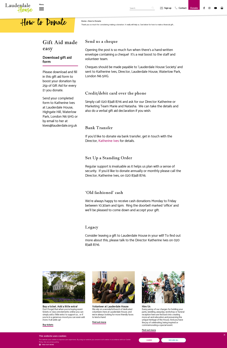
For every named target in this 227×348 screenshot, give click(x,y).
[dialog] (113, 340)
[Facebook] (204, 8)
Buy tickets (48, 325)
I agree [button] (149, 340)
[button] (87, 344)
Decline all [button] (173, 340)
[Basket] (222, 8)
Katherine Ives (108, 141)
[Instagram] (209, 8)
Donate (194, 8)
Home (83, 21)
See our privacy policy (51, 342)
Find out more (99, 322)
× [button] (224, 335)
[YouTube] (215, 8)
